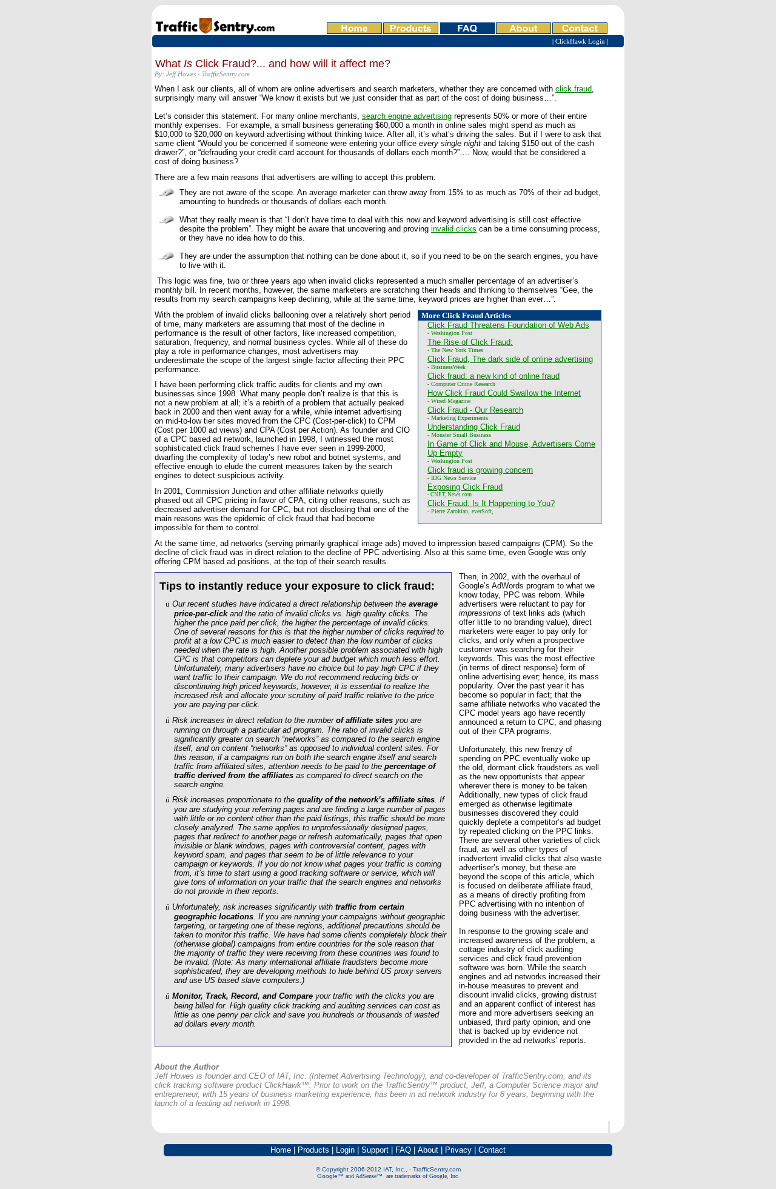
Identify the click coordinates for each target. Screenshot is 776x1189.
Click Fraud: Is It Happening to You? (491, 503)
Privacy (458, 1149)
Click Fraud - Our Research (475, 410)
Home (280, 1149)
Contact (492, 1149)
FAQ (403, 1149)
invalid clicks (454, 228)
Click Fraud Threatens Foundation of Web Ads (508, 325)
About (428, 1149)
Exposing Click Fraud (465, 486)
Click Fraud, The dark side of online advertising (510, 359)
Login (345, 1149)
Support (375, 1149)
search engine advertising (407, 116)
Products (313, 1149)
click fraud (573, 88)
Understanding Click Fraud (473, 426)
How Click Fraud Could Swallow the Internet (504, 393)
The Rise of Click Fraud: (470, 342)
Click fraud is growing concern (480, 470)
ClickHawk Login (580, 41)
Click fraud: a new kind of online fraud (493, 376)
